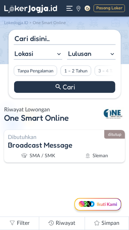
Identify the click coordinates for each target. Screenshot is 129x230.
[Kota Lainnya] (78, 8)
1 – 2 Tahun (75, 71)
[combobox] (37, 54)
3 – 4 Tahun (109, 71)
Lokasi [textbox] (23, 53)
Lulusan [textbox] (80, 53)
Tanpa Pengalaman (35, 71)
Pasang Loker (109, 7)
